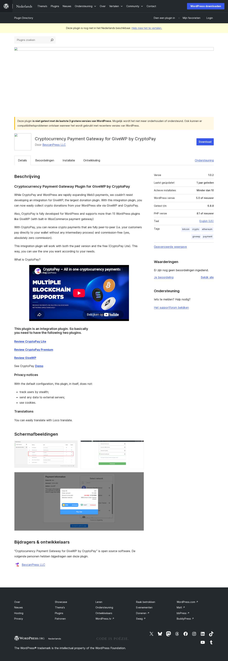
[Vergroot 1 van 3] (73, 445)
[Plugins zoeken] (52, 40)
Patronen (60, 618)
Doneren (142, 613)
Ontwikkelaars (103, 613)
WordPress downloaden (205, 6)
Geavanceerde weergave (170, 246)
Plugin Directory (23, 17)
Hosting (18, 613)
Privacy (18, 618)
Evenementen (144, 607)
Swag (141, 618)
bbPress (183, 613)
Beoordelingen (44, 160)
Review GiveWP (25, 358)
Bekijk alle (207, 277)
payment (207, 236)
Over (17, 601)
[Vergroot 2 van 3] (139, 445)
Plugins (59, 613)
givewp (196, 236)
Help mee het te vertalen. (147, 28)
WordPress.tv (104, 618)
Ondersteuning (204, 160)
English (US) (207, 221)
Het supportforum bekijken (171, 307)
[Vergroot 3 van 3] (139, 477)
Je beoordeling (163, 277)
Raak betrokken (145, 601)
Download (205, 141)
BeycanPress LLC (54, 144)
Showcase (61, 601)
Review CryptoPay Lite (30, 341)
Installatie (69, 160)
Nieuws (18, 607)
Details (22, 160)
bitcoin (185, 229)
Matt (181, 607)
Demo (39, 366)
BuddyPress (185, 618)
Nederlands (54, 638)
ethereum (207, 229)
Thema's (60, 607)
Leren (98, 601)
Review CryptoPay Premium (33, 349)
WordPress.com (187, 601)
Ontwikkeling (91, 160)
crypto (195, 229)
